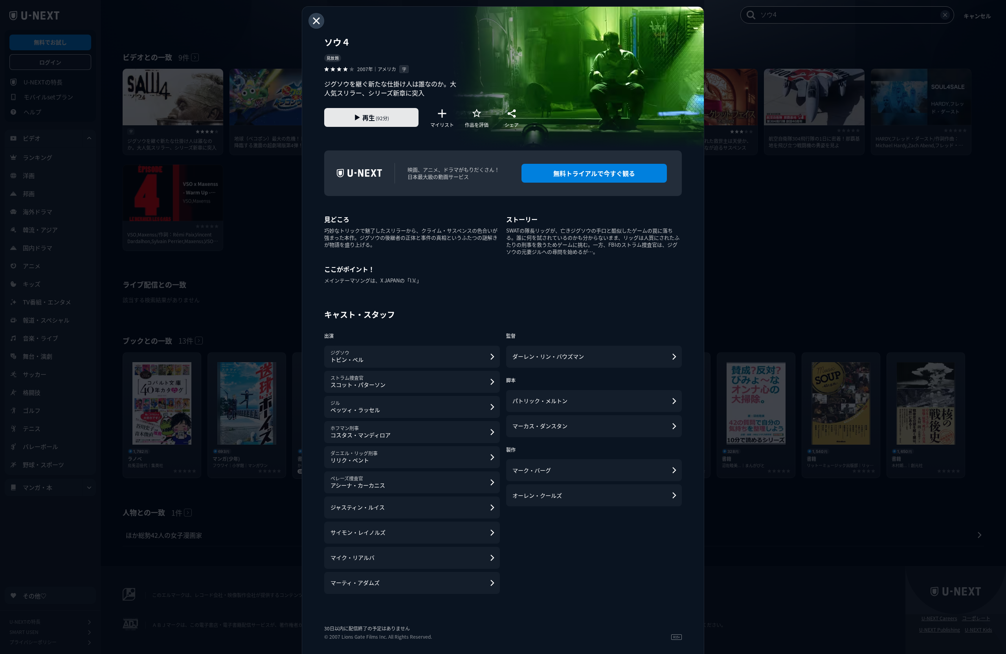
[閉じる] (316, 21)
